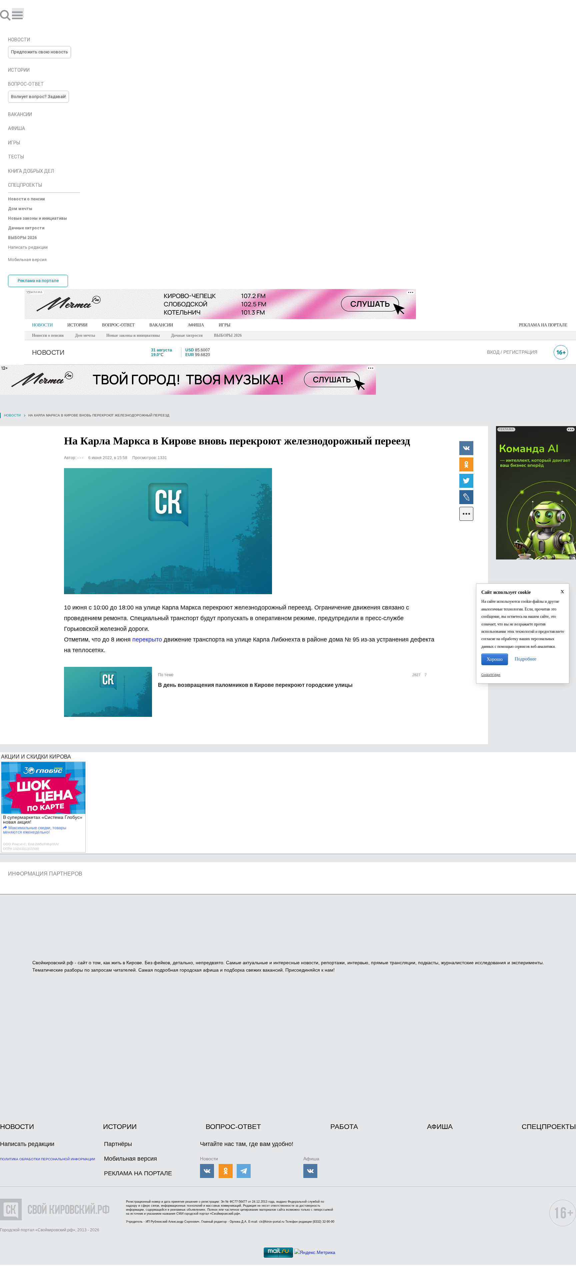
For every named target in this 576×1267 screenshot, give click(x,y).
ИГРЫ (224, 324)
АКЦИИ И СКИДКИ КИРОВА (36, 757)
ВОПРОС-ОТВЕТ (118, 324)
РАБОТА (344, 1126)
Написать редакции (27, 1144)
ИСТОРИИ (77, 324)
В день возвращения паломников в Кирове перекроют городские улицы (255, 685)
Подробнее (525, 659)
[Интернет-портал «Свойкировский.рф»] (24, 15)
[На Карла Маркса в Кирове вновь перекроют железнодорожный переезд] (168, 531)
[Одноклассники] (466, 464)
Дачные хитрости (187, 335)
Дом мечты (85, 335)
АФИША (196, 324)
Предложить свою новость (39, 51)
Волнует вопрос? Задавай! (38, 96)
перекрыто (147, 639)
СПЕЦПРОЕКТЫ (549, 1126)
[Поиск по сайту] (6, 15)
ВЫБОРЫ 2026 (228, 335)
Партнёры (118, 1144)
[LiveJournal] (466, 496)
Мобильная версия (130, 1158)
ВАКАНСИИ (161, 324)
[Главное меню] (18, 13)
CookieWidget (490, 675)
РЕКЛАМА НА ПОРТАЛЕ (543, 324)
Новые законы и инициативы (133, 335)
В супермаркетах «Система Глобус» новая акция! (42, 820)
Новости (12, 415)
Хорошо (495, 659)
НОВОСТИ (42, 324)
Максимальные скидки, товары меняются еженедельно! (34, 830)
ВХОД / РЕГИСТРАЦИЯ (512, 352)
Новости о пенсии (48, 335)
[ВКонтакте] (466, 447)
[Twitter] (466, 480)
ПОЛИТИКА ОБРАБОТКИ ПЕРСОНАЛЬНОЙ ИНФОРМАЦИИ (47, 1159)
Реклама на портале (38, 280)
